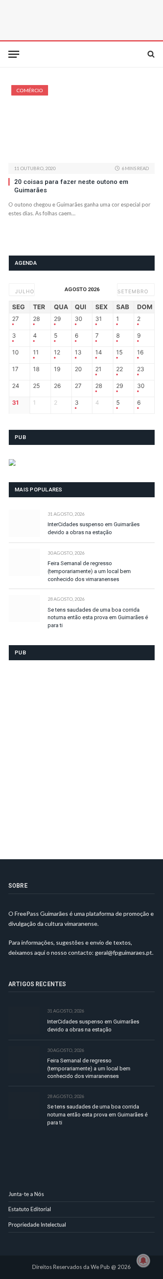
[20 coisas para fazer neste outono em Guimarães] (81, 124)
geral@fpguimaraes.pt (123, 952)
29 (57, 318)
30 (78, 318)
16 (140, 352)
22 (119, 369)
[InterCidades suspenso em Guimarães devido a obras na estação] (24, 523)
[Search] (150, 54)
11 (36, 352)
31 (98, 318)
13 (78, 352)
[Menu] (13, 54)
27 (15, 318)
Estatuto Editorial (29, 1209)
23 (140, 369)
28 (36, 318)
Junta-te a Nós (26, 1194)
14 (98, 352)
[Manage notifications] (143, 1260)
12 (57, 352)
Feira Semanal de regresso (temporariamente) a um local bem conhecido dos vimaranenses (89, 571)
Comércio (29, 90)
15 (119, 352)
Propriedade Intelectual (37, 1224)
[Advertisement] (81, 754)
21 (98, 369)
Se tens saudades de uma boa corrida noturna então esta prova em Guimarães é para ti (98, 617)
